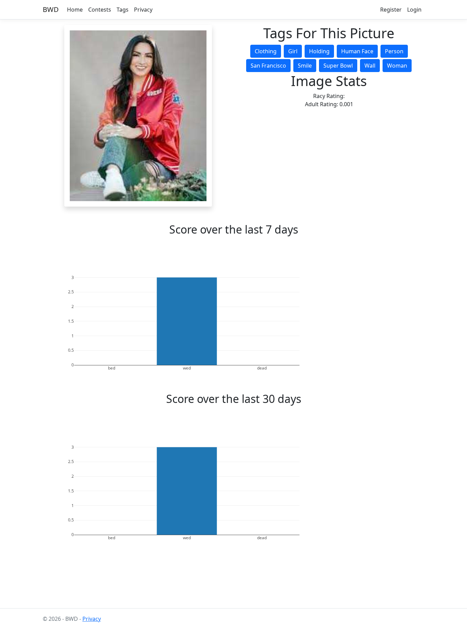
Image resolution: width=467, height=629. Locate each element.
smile (305, 65)
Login (414, 9)
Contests (99, 9)
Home (75, 9)
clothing (266, 51)
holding (319, 51)
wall (369, 65)
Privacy (143, 9)
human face (357, 51)
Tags (123, 9)
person (394, 51)
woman (397, 65)
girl (292, 51)
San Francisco (268, 65)
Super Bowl (338, 65)
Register (391, 9)
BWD (51, 9)
